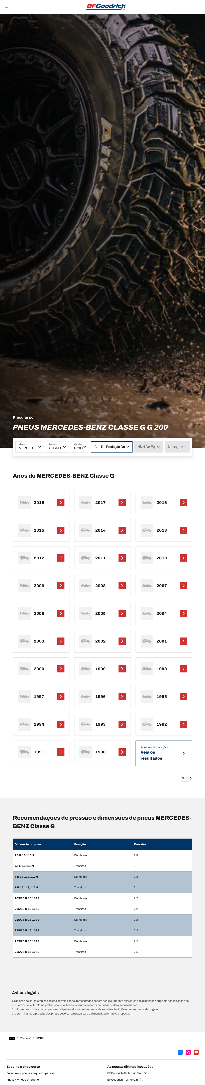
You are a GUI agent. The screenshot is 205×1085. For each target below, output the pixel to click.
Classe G (25, 1038)
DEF (184, 778)
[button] (39, 447)
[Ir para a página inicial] (106, 6)
